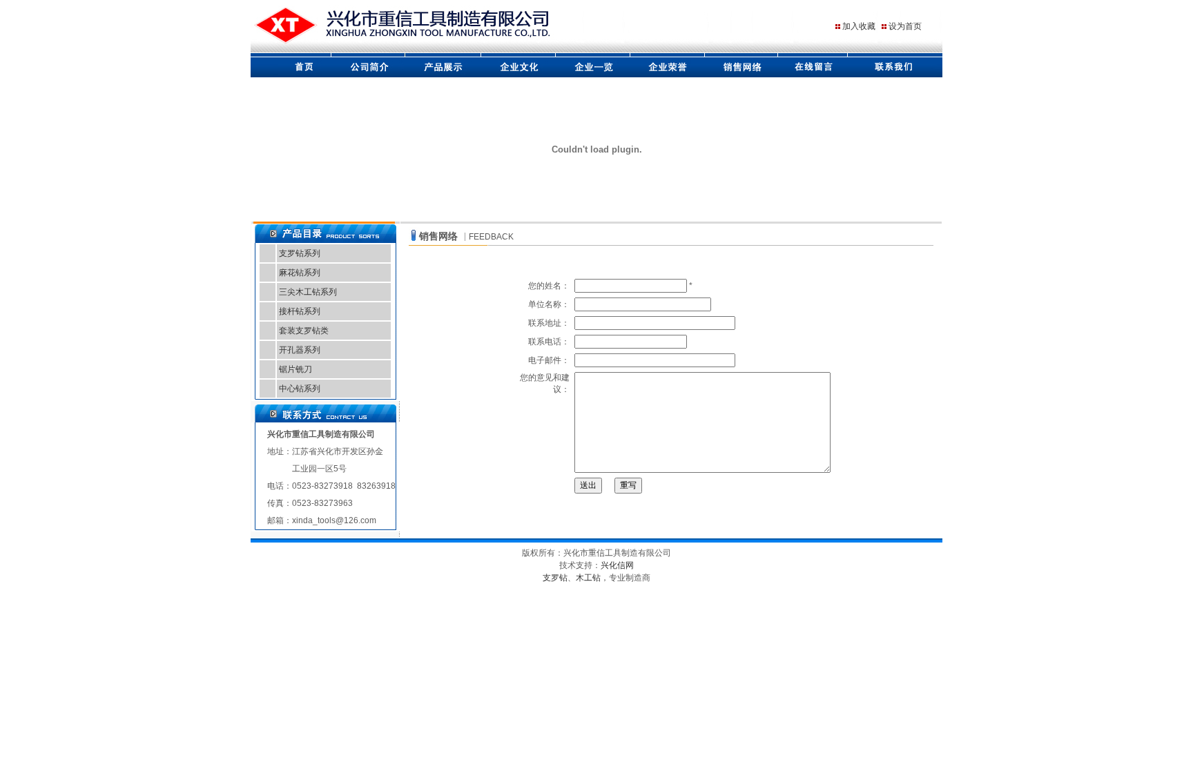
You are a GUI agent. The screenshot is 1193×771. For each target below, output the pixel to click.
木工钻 (588, 578)
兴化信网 (617, 565)
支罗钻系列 (299, 253)
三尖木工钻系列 (308, 292)
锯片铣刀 (295, 369)
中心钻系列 (299, 388)
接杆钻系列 (299, 311)
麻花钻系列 (299, 272)
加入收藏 (858, 26)
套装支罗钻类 (304, 330)
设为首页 (905, 26)
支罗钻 (555, 578)
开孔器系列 (299, 350)
